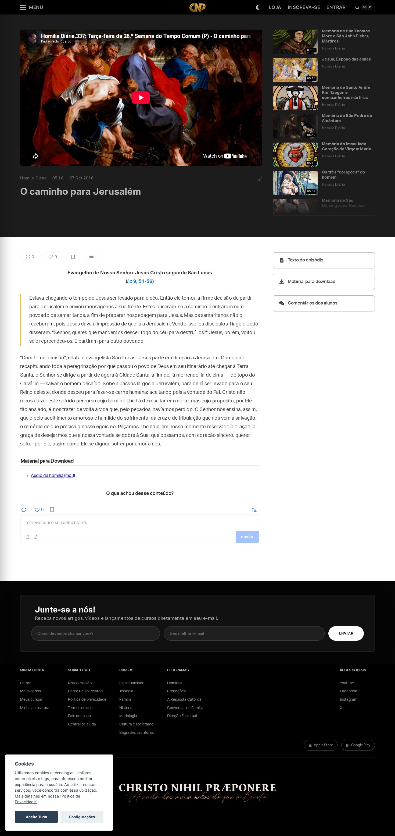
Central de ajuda (82, 724)
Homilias (174, 683)
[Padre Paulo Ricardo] (197, 7)
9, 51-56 (139, 281)
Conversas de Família (185, 708)
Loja (275, 7)
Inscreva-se (304, 7)
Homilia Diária (33, 178)
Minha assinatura (34, 708)
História (125, 708)
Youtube (347, 683)
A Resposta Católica (184, 700)
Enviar (346, 633)
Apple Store (323, 745)
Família (125, 700)
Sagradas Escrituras (136, 733)
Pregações (176, 691)
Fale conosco (79, 716)
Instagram (348, 700)
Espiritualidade (131, 683)
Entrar (336, 7)
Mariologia (128, 716)
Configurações (82, 817)
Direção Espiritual (182, 716)
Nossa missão (80, 683)
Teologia (126, 691)
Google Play (360, 745)
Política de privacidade (87, 700)
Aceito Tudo (36, 817)
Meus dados (30, 691)
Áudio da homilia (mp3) (53, 475)
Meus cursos (31, 700)
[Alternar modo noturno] (258, 7)
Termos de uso (80, 708)
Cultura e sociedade (136, 724)
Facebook (348, 691)
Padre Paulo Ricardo (85, 691)
